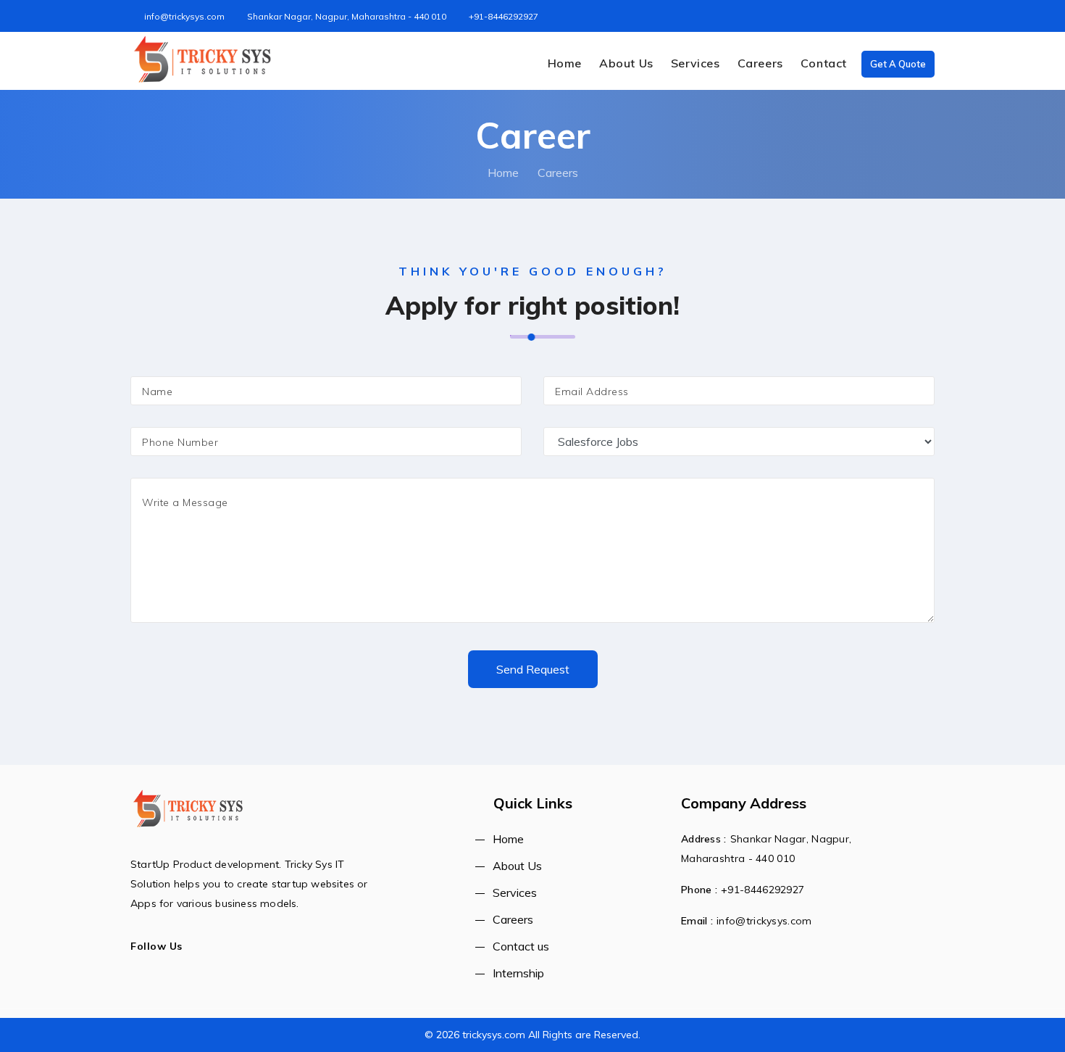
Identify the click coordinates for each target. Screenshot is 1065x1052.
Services (695, 63)
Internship (518, 973)
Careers (760, 63)
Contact (824, 63)
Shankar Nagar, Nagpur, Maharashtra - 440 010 (346, 16)
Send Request (532, 669)
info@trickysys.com (184, 16)
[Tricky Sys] (202, 59)
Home (565, 63)
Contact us (521, 946)
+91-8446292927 (503, 16)
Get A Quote (898, 64)
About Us (626, 63)
